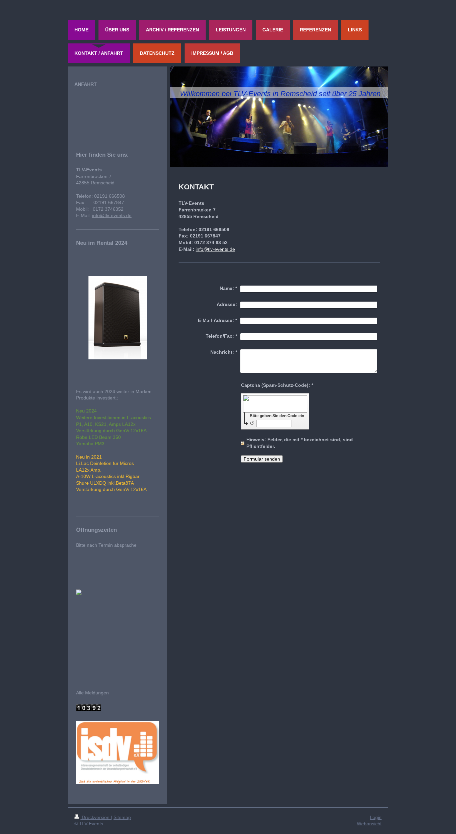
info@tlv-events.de (215, 249)
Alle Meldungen (92, 692)
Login (376, 817)
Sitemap (122, 817)
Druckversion (95, 817)
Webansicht (369, 823)
